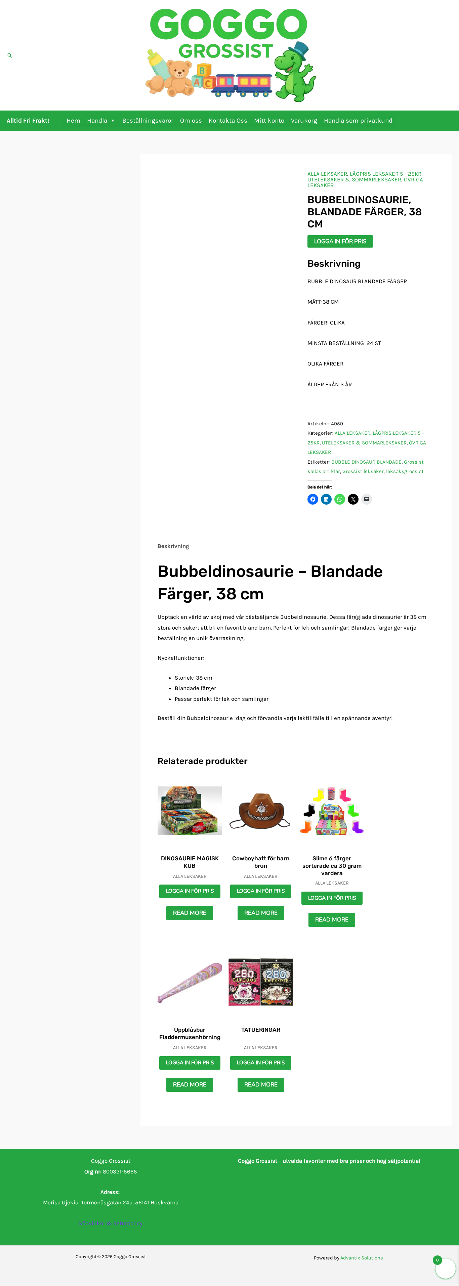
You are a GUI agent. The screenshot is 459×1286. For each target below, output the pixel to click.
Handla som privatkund (358, 120)
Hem (73, 120)
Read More (189, 913)
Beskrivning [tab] (173, 546)
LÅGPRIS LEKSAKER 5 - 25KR (385, 173)
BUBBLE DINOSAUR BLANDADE (366, 462)
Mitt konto (269, 120)
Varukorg (304, 120)
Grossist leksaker (363, 471)
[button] (10, 55)
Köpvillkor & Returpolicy (110, 1223)
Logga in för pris (340, 241)
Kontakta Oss (228, 120)
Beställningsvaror (147, 120)
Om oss (191, 120)
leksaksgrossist (405, 471)
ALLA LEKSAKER (327, 173)
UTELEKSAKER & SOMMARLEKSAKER (354, 179)
